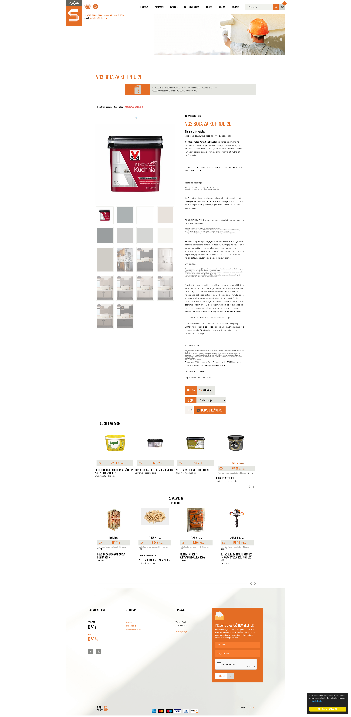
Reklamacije (131, 626)
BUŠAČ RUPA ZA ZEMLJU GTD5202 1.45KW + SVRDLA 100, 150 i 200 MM (236, 557)
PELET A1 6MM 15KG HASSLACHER (154, 560)
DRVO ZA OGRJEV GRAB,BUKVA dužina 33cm (111, 556)
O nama (222, 6)
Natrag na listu (194, 115)
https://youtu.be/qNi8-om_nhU (198, 377)
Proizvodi (159, 6)
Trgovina (108, 106)
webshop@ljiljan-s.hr (99, 18)
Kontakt (235, 6)
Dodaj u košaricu (212, 410)
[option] (115, 455)
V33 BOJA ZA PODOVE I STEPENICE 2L (193, 470)
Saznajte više (317, 700)
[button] (249, 486)
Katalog (174, 6)
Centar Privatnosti (133, 629)
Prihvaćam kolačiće (327, 709)
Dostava (129, 622)
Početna (144, 6)
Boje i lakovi (118, 106)
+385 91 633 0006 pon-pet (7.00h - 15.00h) (105, 15)
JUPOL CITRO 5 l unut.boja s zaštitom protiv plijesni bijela (114, 471)
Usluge (209, 6)
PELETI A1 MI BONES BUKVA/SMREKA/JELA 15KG (192, 556)
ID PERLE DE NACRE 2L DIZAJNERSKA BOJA (154, 470)
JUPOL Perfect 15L (225, 478)
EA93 (252, 707)
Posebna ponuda (191, 6)
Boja (190, 400)
